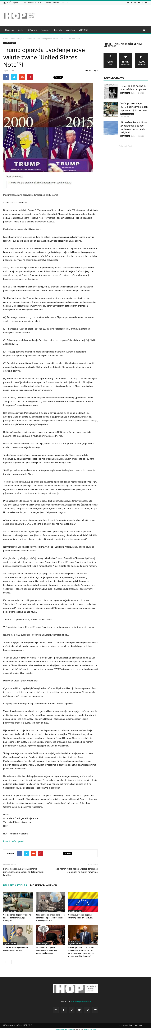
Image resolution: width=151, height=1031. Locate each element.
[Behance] (127, 3)
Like (110, 54)
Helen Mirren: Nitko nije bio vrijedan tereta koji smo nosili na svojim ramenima (76, 870)
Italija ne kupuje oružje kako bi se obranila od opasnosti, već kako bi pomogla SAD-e (50, 918)
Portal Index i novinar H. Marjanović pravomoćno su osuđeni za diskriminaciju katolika (23, 872)
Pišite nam (45, 30)
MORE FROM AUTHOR (43, 885)
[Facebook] (131, 3)
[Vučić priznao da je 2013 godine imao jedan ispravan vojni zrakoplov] (18, 902)
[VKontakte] (146, 3)
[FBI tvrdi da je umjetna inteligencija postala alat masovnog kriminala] (50, 935)
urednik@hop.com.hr (81, 1001)
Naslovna (9, 30)
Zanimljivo (70, 30)
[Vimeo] (142, 3)
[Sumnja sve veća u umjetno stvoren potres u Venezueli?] (83, 902)
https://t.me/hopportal (13, 841)
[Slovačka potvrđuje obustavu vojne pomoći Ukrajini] (18, 935)
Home (5, 38)
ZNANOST (83, 30)
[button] (144, 30)
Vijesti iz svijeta (9, 43)
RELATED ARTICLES (15, 885)
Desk (20, 30)
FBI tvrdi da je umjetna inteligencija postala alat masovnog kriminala (46, 950)
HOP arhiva (32, 30)
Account (65, 2)
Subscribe (141, 54)
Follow (125, 54)
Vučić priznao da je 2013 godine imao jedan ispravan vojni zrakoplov (17, 918)
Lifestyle (58, 30)
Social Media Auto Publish (64, 1029)
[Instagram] (135, 3)
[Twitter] (138, 3)
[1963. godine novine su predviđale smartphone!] (111, 91)
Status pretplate (52, 2)
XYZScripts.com (90, 1029)
